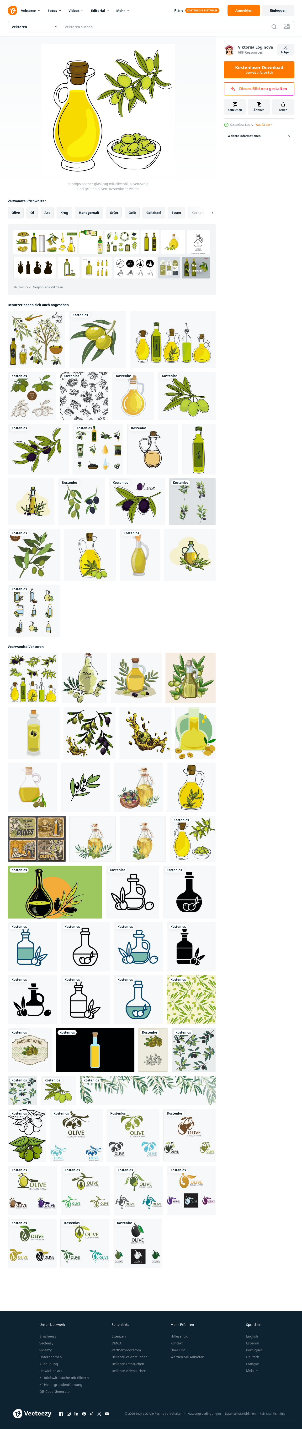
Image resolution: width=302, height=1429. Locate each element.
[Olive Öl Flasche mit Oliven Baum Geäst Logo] (55, 892)
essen (176, 212)
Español (252, 1343)
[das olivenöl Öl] (84, 678)
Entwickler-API (50, 1370)
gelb (132, 212)
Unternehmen (50, 1357)
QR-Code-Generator (55, 1391)
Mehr (120, 10)
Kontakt (176, 1343)
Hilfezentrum (180, 1336)
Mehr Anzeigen (195, 268)
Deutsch (252, 1357)
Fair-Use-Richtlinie (272, 1413)
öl (32, 212)
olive (15, 212)
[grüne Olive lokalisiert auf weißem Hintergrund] (97, 339)
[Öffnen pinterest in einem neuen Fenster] (84, 1414)
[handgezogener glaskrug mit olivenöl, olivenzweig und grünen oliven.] (193, 839)
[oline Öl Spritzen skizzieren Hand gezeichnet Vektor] (145, 733)
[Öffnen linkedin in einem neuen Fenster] (76, 1414)
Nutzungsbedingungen (204, 1413)
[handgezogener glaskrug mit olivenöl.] (90, 555)
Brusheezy (47, 1336)
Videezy (45, 1350)
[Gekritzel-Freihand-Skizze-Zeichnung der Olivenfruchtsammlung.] (194, 1050)
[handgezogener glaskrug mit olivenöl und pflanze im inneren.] (191, 787)
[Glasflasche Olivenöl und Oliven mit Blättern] (31, 501)
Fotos (52, 10)
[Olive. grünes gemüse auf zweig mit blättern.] (27, 1135)
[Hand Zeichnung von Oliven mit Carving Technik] (153, 1050)
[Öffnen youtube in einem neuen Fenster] (107, 1414)
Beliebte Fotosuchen (128, 1364)
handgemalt (89, 212)
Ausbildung (48, 1364)
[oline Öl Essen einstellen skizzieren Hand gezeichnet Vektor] (90, 733)
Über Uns (177, 1350)
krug (64, 212)
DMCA (117, 1343)
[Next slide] (208, 212)
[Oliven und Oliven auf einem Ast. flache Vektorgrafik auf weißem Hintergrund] (81, 501)
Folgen (286, 52)
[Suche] (274, 27)
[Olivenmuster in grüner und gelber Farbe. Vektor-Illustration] (191, 999)
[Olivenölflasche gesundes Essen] (133, 396)
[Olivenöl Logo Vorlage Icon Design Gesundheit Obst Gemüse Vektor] (76, 1135)
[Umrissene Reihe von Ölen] (34, 611)
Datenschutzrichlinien (240, 1413)
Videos (74, 10)
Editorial (98, 10)
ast (47, 212)
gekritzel (153, 212)
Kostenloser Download (259, 70)
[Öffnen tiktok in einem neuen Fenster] (92, 1414)
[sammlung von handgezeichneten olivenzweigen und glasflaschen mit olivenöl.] (33, 678)
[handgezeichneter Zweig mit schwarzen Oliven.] (38, 449)
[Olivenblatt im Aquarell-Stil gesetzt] (192, 501)
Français (253, 1364)
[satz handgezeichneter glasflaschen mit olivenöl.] (173, 339)
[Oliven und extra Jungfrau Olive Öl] (37, 839)
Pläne (178, 10)
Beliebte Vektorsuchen (130, 1357)
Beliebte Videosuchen (129, 1370)
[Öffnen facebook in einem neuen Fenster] (61, 1414)
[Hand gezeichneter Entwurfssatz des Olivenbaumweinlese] (32, 396)
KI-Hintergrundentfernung (60, 1384)
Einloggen (278, 10)
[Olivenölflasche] (140, 555)
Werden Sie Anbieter (187, 1357)
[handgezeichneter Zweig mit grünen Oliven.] (187, 396)
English (252, 1336)
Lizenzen (119, 1336)
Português (254, 1350)
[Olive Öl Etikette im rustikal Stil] (30, 1050)
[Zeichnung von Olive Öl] (34, 733)
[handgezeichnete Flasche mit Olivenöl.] (199, 449)
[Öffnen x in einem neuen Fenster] (99, 1414)
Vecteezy (46, 1343)
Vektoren (28, 10)
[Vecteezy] (12, 10)
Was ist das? (263, 125)
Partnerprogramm (126, 1350)
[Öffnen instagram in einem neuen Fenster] (69, 1414)
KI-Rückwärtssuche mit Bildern (64, 1377)
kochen (197, 212)
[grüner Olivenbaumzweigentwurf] (34, 555)
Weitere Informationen (244, 136)
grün (114, 212)
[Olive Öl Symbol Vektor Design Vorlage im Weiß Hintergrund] (132, 892)
